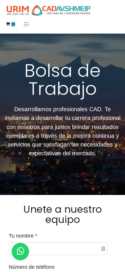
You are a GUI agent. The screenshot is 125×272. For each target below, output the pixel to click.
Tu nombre (21, 236)
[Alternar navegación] (26, 24)
